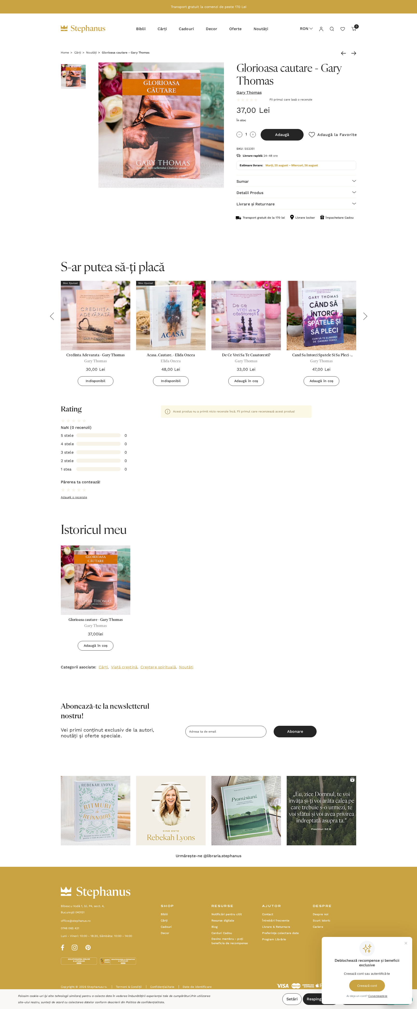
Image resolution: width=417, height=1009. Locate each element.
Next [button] (365, 316)
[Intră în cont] (321, 28)
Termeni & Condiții (126, 987)
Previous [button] (52, 316)
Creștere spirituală (158, 667)
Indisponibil (95, 381)
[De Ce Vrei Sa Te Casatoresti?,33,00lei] (246, 315)
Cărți (103, 667)
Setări (292, 999)
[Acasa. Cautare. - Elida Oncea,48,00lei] (171, 315)
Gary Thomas (249, 92)
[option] (95, 599)
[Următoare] (352, 53)
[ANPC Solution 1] (79, 960)
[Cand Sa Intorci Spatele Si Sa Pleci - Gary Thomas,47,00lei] (321, 315)
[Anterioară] (344, 53)
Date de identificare (195, 987)
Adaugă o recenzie (74, 497)
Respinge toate (321, 999)
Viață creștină (124, 667)
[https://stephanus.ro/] (88, 29)
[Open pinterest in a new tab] (88, 946)
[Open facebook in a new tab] (62, 946)
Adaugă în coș (246, 381)
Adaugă (282, 134)
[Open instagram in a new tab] (74, 946)
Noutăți (186, 667)
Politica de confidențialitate (145, 1002)
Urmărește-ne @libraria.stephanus (208, 856)
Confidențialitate (160, 987)
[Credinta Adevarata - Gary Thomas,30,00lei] (95, 315)
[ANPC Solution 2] (118, 960)
